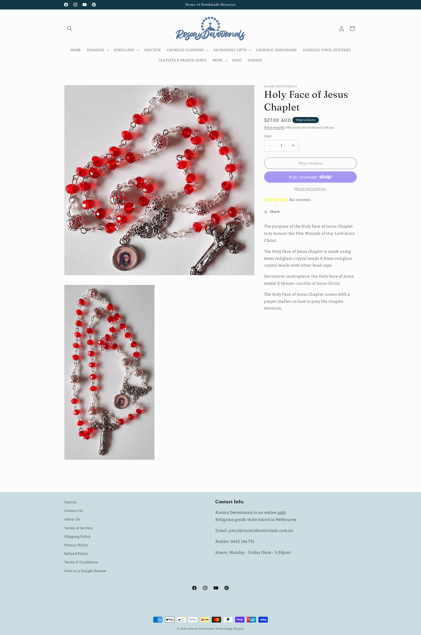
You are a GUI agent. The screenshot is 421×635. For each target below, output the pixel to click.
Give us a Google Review (85, 571)
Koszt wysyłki (274, 127)
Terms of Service (78, 528)
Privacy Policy (76, 545)
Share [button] (275, 212)
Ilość (268, 136)
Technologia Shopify (230, 628)
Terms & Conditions (81, 562)
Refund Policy (76, 554)
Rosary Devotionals (201, 628)
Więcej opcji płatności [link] (310, 188)
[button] (69, 28)
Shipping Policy (77, 537)
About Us (72, 519)
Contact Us (73, 511)
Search (70, 502)
